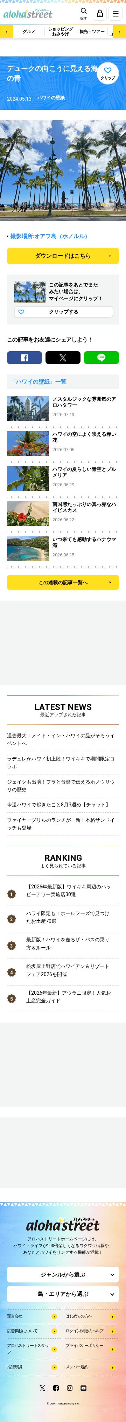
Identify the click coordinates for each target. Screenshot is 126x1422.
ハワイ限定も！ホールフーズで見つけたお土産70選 (68, 917)
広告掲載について (22, 1330)
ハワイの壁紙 (51, 97)
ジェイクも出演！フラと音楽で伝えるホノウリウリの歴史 (61, 785)
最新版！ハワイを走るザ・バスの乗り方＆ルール (68, 943)
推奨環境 (14, 1367)
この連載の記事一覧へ (63, 582)
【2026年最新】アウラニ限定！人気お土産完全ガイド (68, 996)
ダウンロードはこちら (63, 255)
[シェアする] (24, 357)
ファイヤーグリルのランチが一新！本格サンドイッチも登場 (61, 824)
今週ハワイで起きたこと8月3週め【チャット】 (59, 804)
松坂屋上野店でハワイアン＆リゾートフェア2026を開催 (68, 970)
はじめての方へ (78, 1316)
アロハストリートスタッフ (28, 1349)
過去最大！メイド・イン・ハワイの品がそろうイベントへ (61, 739)
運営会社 (14, 1316)
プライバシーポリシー (84, 1345)
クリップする (63, 311)
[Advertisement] (42, 1153)
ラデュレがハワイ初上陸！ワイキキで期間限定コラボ (61, 762)
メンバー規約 (76, 1367)
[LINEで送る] (101, 357)
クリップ (107, 78)
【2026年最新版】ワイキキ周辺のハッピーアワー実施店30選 (68, 890)
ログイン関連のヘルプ (84, 1330)
